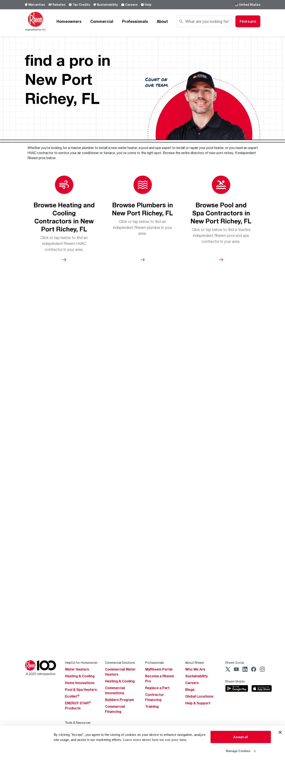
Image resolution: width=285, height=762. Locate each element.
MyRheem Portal (158, 669)
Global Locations (199, 696)
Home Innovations (80, 683)
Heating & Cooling (80, 676)
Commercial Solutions (120, 662)
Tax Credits (81, 4)
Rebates (59, 4)
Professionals (135, 21)
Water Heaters (77, 669)
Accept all (240, 737)
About (162, 21)
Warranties (36, 4)
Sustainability (107, 4)
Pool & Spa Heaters (81, 689)
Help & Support (197, 703)
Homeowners (69, 21)
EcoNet (72, 696)
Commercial (101, 21)
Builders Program (119, 700)
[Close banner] (280, 732)
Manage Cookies (238, 750)
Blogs (190, 689)
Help (148, 4)
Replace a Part (157, 688)
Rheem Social (234, 662)
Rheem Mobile (235, 681)
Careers (131, 4)
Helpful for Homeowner (81, 662)
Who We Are (195, 669)
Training (152, 706)
